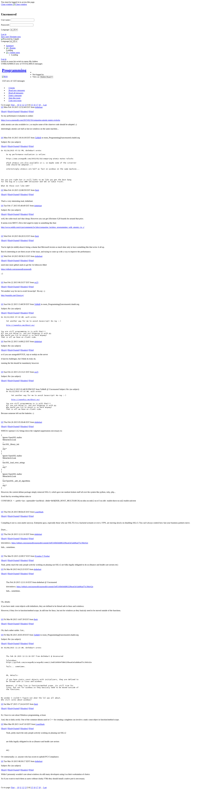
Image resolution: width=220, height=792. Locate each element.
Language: (5, 30)
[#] (2, 107)
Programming (14, 70)
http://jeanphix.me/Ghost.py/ (12, 295)
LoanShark (39, 512)
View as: (35, 77)
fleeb (37, 190)
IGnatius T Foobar (42, 556)
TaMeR (38, 138)
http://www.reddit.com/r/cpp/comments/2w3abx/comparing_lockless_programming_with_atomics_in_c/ (42, 227)
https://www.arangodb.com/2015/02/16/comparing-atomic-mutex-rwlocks (30, 120)
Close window (7, 4)
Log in (3, 34)
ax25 (36, 282)
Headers (24, 111)
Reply (4, 111)
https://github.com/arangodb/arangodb (16, 269)
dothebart (39, 107)
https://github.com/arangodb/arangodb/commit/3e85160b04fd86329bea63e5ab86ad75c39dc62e (49, 543)
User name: (5, 20)
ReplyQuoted (14, 111)
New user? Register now (11, 37)
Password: (5, 25)
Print (31, 111)
